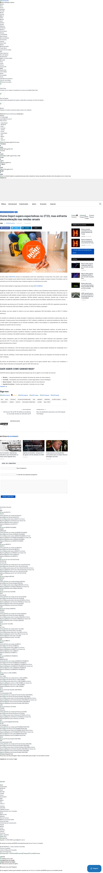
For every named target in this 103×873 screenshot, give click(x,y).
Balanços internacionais (7, 212)
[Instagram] (3, 853)
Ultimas (39, 402)
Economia (43, 204)
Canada (3, 129)
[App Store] (3, 836)
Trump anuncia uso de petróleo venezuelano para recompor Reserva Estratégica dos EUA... (56, 454)
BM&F (1, 68)
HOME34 (12, 402)
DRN (34, 399)
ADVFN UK (3, 124)
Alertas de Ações (4, 46)
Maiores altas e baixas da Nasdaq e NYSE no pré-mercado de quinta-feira (87, 276)
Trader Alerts (3, 48)
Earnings (39, 399)
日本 (2, 138)
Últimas (3, 204)
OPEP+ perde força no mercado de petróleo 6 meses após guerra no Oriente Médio (87, 296)
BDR (16, 212)
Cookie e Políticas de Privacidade (8, 850)
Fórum (1, 7)
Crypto (1, 63)
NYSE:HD (12, 277)
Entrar (1, 114)
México (2, 136)
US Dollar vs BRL (16, 155)
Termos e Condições (38, 843)
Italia (2, 134)
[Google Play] (3, 838)
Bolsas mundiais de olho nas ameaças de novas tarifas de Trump (87, 241)
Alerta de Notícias (4, 38)
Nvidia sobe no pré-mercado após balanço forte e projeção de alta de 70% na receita (87, 286)
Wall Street (47, 402)
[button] (7, 860)
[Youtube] (31, 853)
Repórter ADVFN (10, 223)
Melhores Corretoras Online (7, 819)
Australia (3, 128)
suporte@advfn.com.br (6, 119)
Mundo (2, 12)
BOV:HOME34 (38, 286)
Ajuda (1, 813)
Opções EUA (3, 70)
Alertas (2, 44)
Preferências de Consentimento (8, 823)
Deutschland (4, 133)
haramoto (83, 236)
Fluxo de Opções (4, 55)
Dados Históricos (4, 53)
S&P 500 (10, 149)
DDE (1, 51)
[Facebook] (19, 853)
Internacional (12, 204)
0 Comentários (27, 223)
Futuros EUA (3, 66)
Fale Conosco (3, 120)
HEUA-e (64, 399)
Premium (14, 114)
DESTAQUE (12, 399)
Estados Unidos (56, 399)
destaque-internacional (24, 399)
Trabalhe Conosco (4, 809)
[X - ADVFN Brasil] (11, 853)
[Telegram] (25, 853)
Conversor (2, 833)
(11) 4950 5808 (4, 117)
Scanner (2, 14)
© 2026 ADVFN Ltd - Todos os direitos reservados (12, 846)
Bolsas (1, 73)
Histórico (2, 29)
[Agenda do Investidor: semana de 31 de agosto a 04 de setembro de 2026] (33, 445)
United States (4, 123)
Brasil (2, 126)
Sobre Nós (2, 807)
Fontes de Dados (4, 821)
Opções (2, 24)
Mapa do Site (3, 814)
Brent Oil (10, 169)
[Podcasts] (37, 853)
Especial (53, 204)
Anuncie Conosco (4, 818)
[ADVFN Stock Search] (0, 2)
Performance (3, 31)
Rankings (2, 9)
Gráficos (2, 22)
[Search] (100, 204)
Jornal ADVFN (3, 34)
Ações (34, 204)
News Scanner (3, 36)
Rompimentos (3, 56)
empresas (47, 399)
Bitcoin (9, 162)
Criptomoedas (23, 204)
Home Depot (4, 402)
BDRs (6, 399)
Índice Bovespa (15, 142)
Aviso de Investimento (5, 851)
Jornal (1, 828)
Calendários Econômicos (6, 78)
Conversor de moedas (5, 49)
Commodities (3, 71)
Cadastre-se (3, 177)
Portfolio (2, 11)
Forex (1, 61)
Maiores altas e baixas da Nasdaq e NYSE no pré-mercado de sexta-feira (87, 266)
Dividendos (3, 27)
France (2, 131)
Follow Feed (3, 43)
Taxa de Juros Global (5, 80)
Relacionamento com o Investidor (8, 811)
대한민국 (3, 140)
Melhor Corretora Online (6, 58)
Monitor (2, 4)
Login (15, 759)
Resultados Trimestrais (28, 402)
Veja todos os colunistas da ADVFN (82, 251)
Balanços (2, 26)
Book (1, 6)
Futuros (2, 65)
